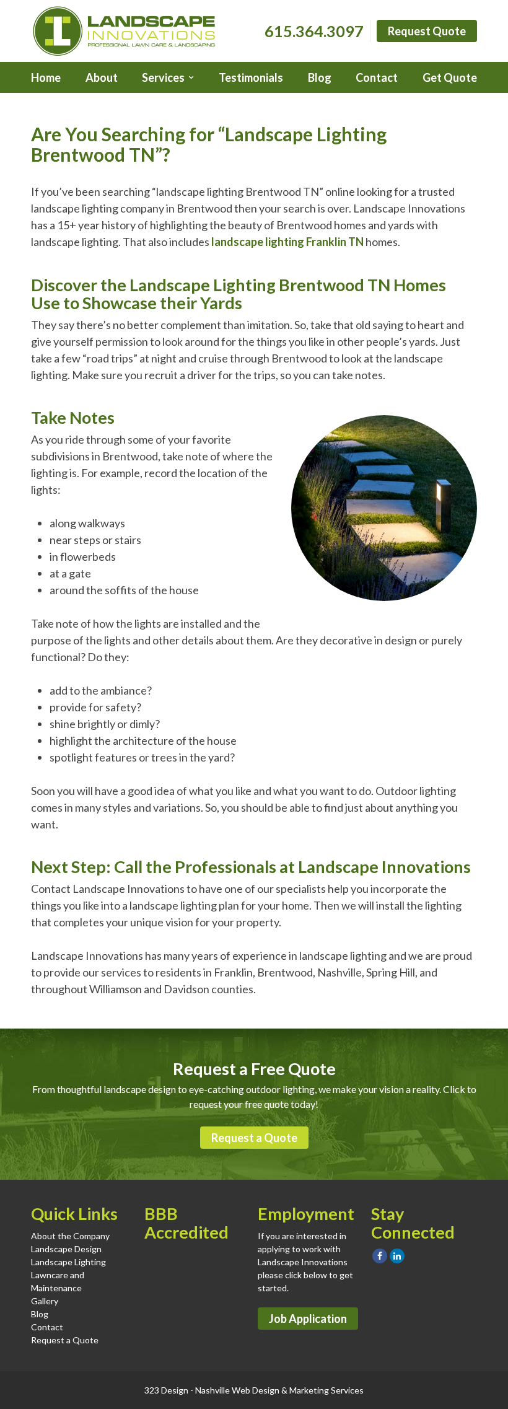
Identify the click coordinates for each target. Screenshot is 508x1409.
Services (163, 77)
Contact (377, 77)
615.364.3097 (314, 31)
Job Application (308, 1318)
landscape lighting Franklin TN (287, 241)
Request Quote (427, 31)
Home (46, 77)
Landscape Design (66, 1249)
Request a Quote (254, 1137)
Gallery (44, 1301)
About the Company (70, 1236)
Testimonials (251, 77)
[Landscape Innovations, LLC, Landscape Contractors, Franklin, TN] (206, 1275)
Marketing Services (326, 1390)
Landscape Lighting (68, 1262)
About (101, 77)
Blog (319, 77)
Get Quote (450, 77)
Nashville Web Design (237, 1390)
